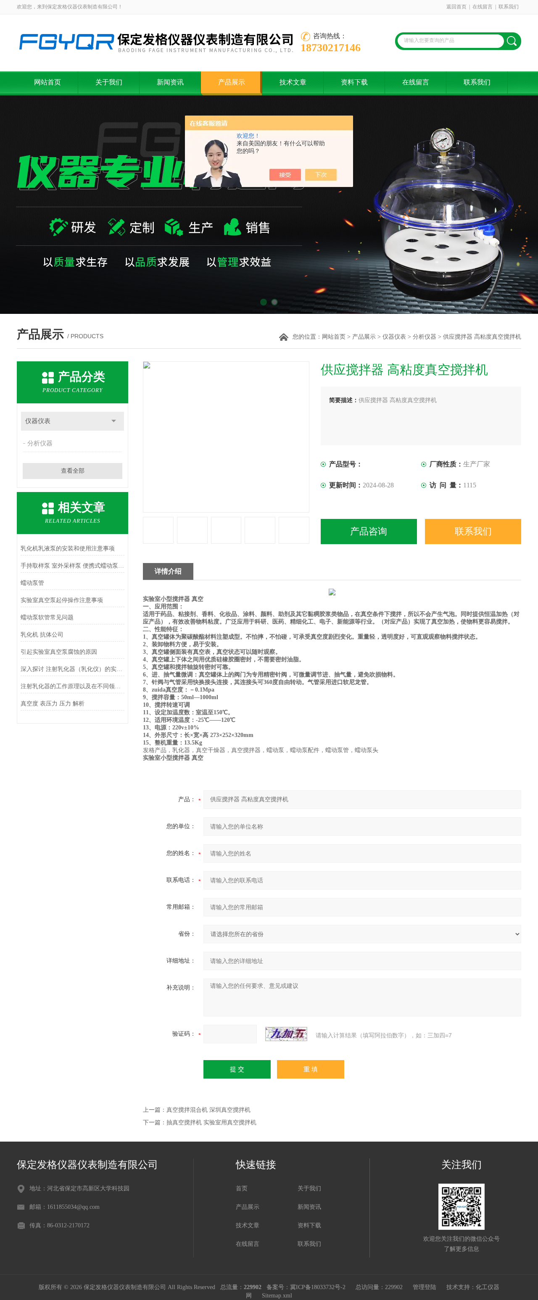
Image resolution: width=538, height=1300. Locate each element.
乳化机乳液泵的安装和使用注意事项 (68, 548)
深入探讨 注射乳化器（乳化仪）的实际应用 (72, 669)
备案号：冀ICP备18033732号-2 (305, 1287)
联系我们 (508, 7)
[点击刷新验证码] (286, 1034)
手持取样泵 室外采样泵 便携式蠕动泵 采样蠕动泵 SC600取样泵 (72, 566)
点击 (113, 421)
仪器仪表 (394, 337)
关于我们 (108, 82)
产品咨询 (368, 531)
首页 (242, 1188)
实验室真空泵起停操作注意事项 (62, 600)
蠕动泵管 (32, 583)
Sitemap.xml (277, 1295)
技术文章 (293, 82)
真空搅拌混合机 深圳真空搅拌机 (208, 1110)
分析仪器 (424, 337)
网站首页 (47, 82)
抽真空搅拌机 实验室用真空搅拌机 (211, 1122)
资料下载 (354, 82)
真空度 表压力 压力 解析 (52, 703)
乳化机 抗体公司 (42, 635)
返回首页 (456, 7)
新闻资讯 (170, 82)
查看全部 (72, 471)
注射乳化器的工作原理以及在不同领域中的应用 (72, 686)
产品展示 (231, 82)
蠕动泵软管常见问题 (47, 617)
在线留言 (482, 7)
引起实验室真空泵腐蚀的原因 (59, 652)
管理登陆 (424, 1287)
